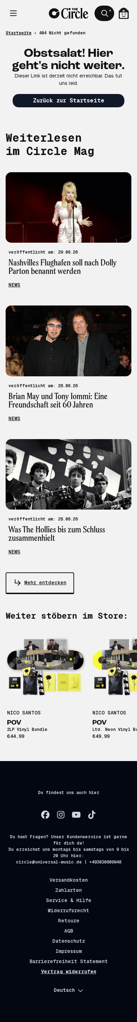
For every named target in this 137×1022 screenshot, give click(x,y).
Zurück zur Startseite (68, 100)
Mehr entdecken (45, 582)
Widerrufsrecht (68, 910)
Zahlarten (68, 890)
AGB (68, 931)
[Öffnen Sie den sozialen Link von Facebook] (45, 814)
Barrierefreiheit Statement (69, 961)
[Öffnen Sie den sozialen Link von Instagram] (60, 814)
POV (14, 722)
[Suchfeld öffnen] (104, 13)
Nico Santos (24, 712)
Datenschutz (68, 941)
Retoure (68, 920)
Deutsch (64, 990)
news (14, 285)
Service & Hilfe (68, 900)
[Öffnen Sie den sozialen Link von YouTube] (76, 814)
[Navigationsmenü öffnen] (13, 13)
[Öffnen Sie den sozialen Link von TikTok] (91, 814)
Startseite (19, 33)
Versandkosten (69, 880)
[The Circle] (68, 13)
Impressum (69, 951)
